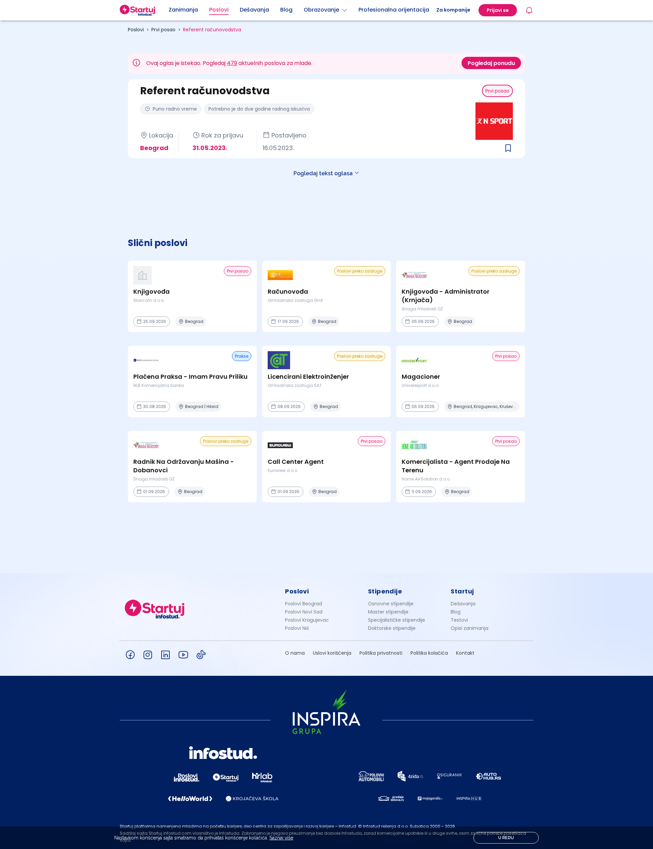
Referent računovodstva (212, 29)
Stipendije (385, 591)
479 (232, 63)
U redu (506, 837)
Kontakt (465, 653)
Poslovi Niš (297, 628)
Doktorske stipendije (392, 628)
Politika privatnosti (380, 653)
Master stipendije (388, 611)
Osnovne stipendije (391, 603)
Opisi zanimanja (469, 628)
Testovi (459, 620)
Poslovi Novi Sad (303, 611)
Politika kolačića (429, 653)
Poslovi (136, 29)
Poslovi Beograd (303, 603)
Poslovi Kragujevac (307, 620)
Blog (456, 611)
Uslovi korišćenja (332, 653)
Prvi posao (163, 29)
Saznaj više (281, 837)
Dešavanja (463, 603)
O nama (295, 653)
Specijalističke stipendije (396, 620)
